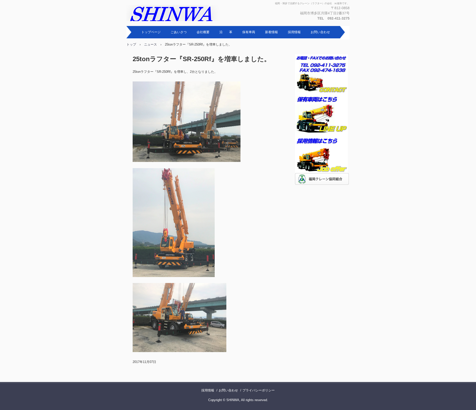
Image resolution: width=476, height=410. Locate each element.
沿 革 (225, 32)
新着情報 (271, 32)
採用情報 (294, 32)
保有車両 (248, 32)
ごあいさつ (179, 32)
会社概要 (203, 32)
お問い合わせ (320, 32)
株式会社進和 (179, 13)
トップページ (151, 32)
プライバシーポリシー (258, 390)
